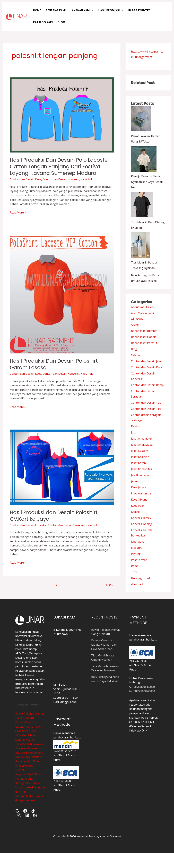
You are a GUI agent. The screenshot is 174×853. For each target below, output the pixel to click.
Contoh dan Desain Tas (146, 402)
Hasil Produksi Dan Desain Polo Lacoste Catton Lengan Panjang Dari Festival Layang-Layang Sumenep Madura (59, 166)
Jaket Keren (138, 463)
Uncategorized (140, 578)
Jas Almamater (140, 475)
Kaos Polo (87, 179)
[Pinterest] (27, 815)
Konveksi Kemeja (142, 524)
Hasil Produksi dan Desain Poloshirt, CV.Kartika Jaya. (54, 516)
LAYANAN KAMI (80, 10)
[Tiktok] (33, 811)
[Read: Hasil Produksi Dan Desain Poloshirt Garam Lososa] (62, 294)
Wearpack (137, 584)
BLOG (61, 22)
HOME (37, 10)
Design (135, 426)
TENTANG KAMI (56, 10)
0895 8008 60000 (143, 687)
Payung (136, 554)
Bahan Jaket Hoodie (143, 337)
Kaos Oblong (139, 499)
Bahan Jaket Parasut (144, 343)
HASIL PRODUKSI (109, 10)
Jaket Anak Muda (142, 444)
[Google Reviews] (17, 811)
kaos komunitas (141, 493)
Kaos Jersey (138, 487)
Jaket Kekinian (140, 457)
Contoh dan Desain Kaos (25, 179)
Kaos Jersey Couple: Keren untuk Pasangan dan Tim (30, 787)
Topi (134, 572)
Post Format (139, 560)
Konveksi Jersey (141, 518)
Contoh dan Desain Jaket (147, 361)
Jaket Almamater (141, 438)
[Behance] (35, 815)
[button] (91, 10)
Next (111, 584)
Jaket (134, 432)
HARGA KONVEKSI (139, 10)
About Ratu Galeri (142, 307)
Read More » (18, 212)
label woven (138, 541)
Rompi (135, 566)
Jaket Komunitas (141, 469)
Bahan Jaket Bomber (144, 331)
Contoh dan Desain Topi (146, 409)
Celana (135, 355)
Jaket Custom (139, 451)
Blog (134, 349)
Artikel (135, 325)
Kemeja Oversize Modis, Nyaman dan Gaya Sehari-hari (147, 182)
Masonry (136, 548)
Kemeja (135, 512)
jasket (135, 481)
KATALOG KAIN (43, 22)
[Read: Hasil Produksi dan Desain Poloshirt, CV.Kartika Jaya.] (62, 467)
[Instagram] (19, 815)
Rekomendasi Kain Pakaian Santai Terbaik (27, 765)
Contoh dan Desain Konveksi (61, 179)
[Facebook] (25, 811)
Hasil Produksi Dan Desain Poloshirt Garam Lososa (54, 364)
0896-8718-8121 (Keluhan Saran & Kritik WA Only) (141, 726)
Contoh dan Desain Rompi (147, 385)
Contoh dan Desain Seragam (66, 525)
